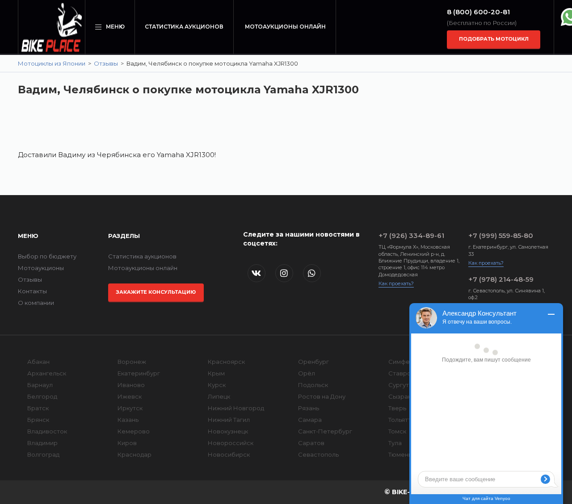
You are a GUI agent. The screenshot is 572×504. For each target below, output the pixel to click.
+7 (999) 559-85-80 (500, 235)
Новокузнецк (228, 431)
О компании (36, 302)
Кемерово (134, 431)
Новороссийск (230, 442)
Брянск (38, 419)
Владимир (42, 442)
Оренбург (313, 361)
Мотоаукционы (41, 267)
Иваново (131, 384)
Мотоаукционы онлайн (285, 26)
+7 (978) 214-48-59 (501, 279)
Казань (128, 419)
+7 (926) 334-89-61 (411, 235)
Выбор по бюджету (47, 256)
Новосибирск (229, 454)
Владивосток (47, 431)
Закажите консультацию (156, 292)
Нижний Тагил (229, 419)
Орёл (306, 373)
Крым (216, 373)
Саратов (311, 442)
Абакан (38, 361)
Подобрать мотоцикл (494, 39)
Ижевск (130, 396)
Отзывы (106, 63)
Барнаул (40, 384)
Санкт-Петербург (325, 431)
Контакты (32, 291)
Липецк (219, 396)
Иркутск (130, 408)
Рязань (308, 408)
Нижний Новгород (236, 408)
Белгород (42, 396)
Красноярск (226, 361)
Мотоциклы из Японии (51, 63)
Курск (217, 384)
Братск (38, 408)
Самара (310, 419)
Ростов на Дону (321, 396)
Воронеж (132, 361)
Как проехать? (396, 283)
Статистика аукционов (184, 26)
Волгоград (43, 454)
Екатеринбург (139, 373)
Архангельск (46, 373)
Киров (127, 442)
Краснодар (134, 454)
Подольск (313, 384)
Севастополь (318, 454)
